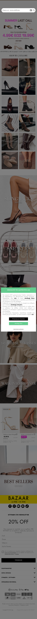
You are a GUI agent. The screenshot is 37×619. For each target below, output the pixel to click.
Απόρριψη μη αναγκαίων (18, 318)
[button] (34, 10)
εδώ (33, 314)
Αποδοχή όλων (18, 323)
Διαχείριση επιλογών (18, 329)
